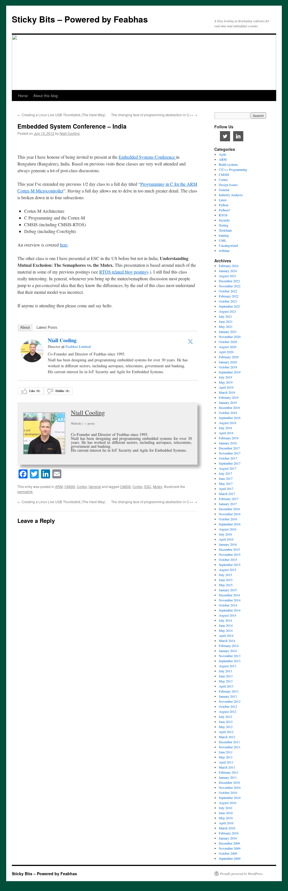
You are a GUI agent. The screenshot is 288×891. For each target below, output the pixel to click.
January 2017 (228, 504)
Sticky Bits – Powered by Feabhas (80, 19)
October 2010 (228, 792)
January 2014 (228, 650)
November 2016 (229, 514)
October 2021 (228, 301)
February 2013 (228, 691)
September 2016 (229, 524)
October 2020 (228, 341)
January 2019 (228, 402)
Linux (223, 200)
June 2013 (226, 676)
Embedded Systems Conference (147, 157)
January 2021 (228, 331)
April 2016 (226, 539)
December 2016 (229, 509)
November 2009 (229, 848)
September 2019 (229, 372)
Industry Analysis (231, 194)
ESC (147, 486)
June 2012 (226, 721)
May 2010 (226, 818)
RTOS (223, 215)
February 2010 (228, 833)
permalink (25, 491)
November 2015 (229, 554)
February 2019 (228, 397)
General (95, 486)
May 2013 (226, 681)
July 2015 (225, 574)
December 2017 (229, 448)
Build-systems (228, 164)
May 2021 (226, 326)
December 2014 (229, 595)
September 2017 (229, 463)
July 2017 (225, 473)
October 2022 (228, 291)
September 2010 (229, 797)
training (224, 235)
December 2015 (229, 549)
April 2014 (226, 635)
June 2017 (226, 478)
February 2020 (228, 357)
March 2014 (227, 640)
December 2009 (229, 843)
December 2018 (229, 407)
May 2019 (226, 382)
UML (222, 240)
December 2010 (229, 782)
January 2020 (228, 362)
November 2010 (229, 787)
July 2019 (225, 377)
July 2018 (225, 428)
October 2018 (228, 412)
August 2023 (227, 276)
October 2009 (228, 853)
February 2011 (228, 772)
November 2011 (229, 747)
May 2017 (226, 483)
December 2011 (229, 742)
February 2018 (228, 438)
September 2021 (229, 306)
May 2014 (226, 630)
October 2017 (228, 458)
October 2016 (228, 519)
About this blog (45, 95)
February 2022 (228, 296)
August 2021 (227, 311)
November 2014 (229, 600)
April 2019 (226, 387)
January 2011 (228, 777)
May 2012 (226, 726)
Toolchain (225, 230)
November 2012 (229, 701)
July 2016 (225, 534)
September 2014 (229, 610)
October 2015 (228, 559)
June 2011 (226, 752)
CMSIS (69, 486)
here (64, 245)
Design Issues (228, 184)
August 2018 (227, 422)
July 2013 (225, 671)
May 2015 (226, 585)
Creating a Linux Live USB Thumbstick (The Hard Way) (61, 114)
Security (224, 220)
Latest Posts (47, 327)
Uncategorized (228, 245)
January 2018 (228, 443)
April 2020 (226, 352)
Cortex (82, 486)
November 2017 (229, 453)
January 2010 (228, 838)
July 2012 (225, 716)
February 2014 (228, 645)
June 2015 (226, 579)
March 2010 (227, 828)
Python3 (224, 210)
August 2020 (227, 346)
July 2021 (225, 316)
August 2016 (227, 529)
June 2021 (226, 321)
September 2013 (229, 661)
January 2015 (228, 590)
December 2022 (229, 281)
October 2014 (228, 605)
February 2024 (228, 265)
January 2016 (228, 544)
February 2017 (228, 498)
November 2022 (229, 286)
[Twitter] (190, 341)
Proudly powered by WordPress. (242, 873)
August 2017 (227, 468)
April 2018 (226, 433)
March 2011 (227, 767)
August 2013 (227, 666)
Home (23, 95)
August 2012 (227, 711)
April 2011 (226, 762)
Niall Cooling (70, 133)
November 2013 (229, 655)
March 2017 (227, 493)
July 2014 (225, 620)
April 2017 (226, 488)
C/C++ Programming (233, 169)
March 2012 (227, 737)
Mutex (157, 486)
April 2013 (226, 686)
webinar (224, 250)
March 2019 (227, 392)
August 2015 (227, 569)
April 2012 (226, 731)
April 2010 (226, 823)
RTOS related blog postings (123, 272)
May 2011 (226, 757)
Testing (223, 225)
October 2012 (228, 706)
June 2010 (226, 813)
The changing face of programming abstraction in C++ (154, 114)
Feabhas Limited (78, 346)
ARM (59, 486)
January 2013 (228, 696)
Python (223, 205)
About (25, 327)
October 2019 (228, 367)
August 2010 (227, 802)
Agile (222, 154)
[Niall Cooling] (32, 360)
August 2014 (227, 615)
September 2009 (229, 858)
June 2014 (226, 625)
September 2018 (229, 417)
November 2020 (229, 336)
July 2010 (225, 807)
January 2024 (228, 270)
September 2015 (229, 564)
